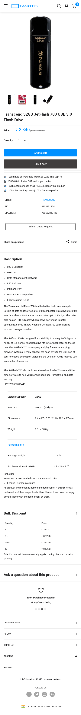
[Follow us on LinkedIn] (52, 694)
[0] (74, 6)
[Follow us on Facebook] (29, 694)
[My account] (66, 6)
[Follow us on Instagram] (44, 694)
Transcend (48, 199)
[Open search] (59, 6)
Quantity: (8, 140)
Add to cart (40, 152)
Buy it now (40, 163)
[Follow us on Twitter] (36, 694)
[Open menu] (6, 5)
